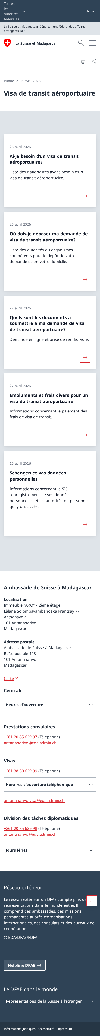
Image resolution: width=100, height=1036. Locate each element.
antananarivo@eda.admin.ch (30, 742)
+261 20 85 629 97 (20, 737)
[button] (91, 900)
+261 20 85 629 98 (20, 828)
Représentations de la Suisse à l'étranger (44, 1001)
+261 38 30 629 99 (20, 771)
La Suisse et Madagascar (36, 43)
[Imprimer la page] (83, 61)
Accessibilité (46, 1029)
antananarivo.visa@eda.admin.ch (34, 800)
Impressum (64, 1029)
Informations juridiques (20, 1029)
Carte (9, 678)
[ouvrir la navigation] (92, 43)
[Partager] (93, 61)
